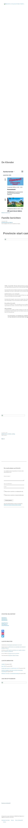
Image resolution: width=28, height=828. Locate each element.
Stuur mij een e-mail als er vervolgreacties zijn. (14, 491)
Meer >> (3, 438)
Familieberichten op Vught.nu (7, 222)
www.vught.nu (4, 617)
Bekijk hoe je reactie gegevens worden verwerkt (12, 504)
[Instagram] (14, 633)
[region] (14, 19)
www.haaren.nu (4, 618)
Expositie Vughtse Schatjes (14, 655)
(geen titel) (3, 666)
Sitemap (12, 820)
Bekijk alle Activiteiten (6, 212)
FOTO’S (4, 822)
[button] (4, 32)
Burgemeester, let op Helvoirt (14, 653)
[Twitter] (14, 636)
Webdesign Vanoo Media (5, 820)
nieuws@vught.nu (5, 622)
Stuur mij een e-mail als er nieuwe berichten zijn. (14, 495)
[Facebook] (14, 631)
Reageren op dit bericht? (6, 803)
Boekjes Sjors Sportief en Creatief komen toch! (10, 668)
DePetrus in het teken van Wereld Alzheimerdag (10, 673)
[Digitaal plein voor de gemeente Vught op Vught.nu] (14, 3)
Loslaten (3, 664)
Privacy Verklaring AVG (19, 820)
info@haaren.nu (4, 624)
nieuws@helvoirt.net (5, 625)
